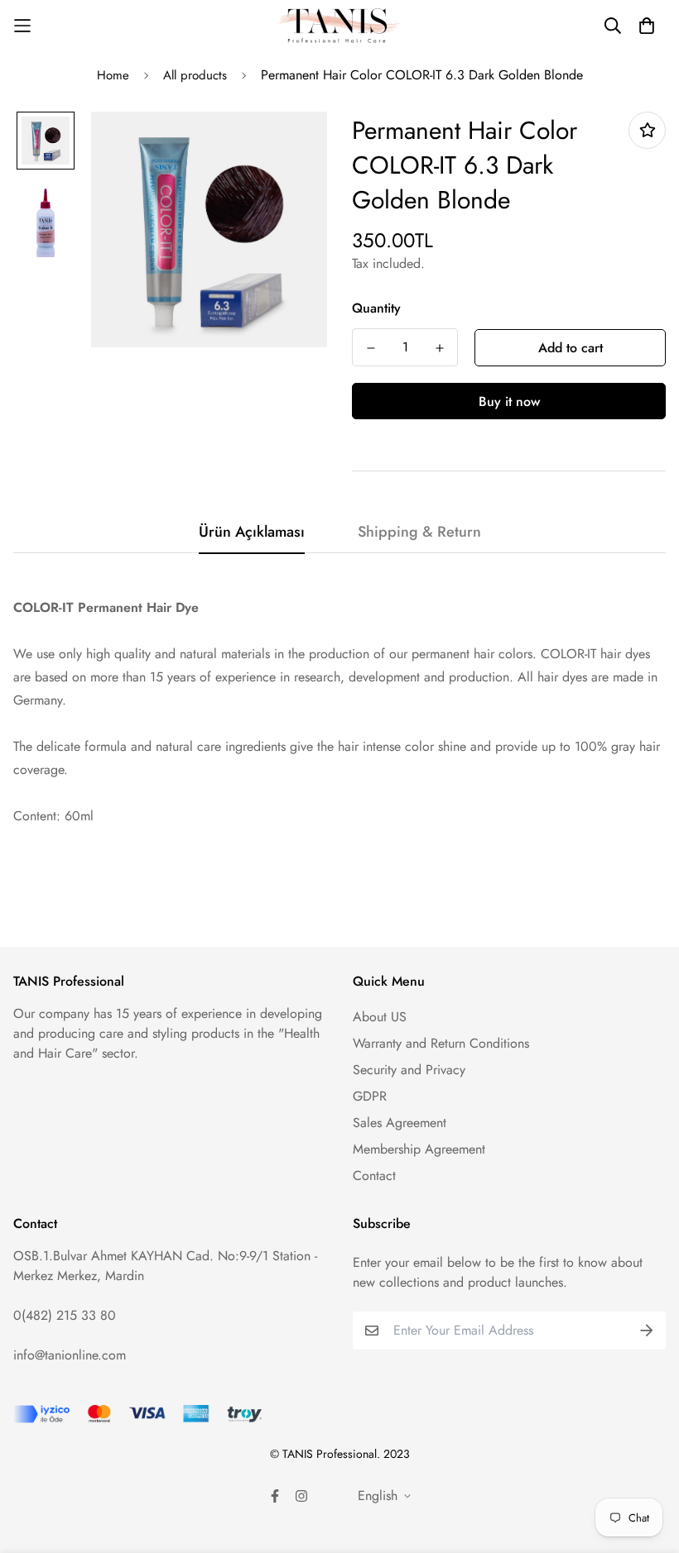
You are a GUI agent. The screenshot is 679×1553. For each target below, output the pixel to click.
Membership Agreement (419, 1149)
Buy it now (509, 401)
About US (380, 1016)
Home (113, 75)
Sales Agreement (399, 1122)
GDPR (370, 1096)
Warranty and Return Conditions (441, 1043)
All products (195, 75)
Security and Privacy (409, 1069)
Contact (374, 1175)
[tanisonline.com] (339, 26)
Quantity (376, 308)
